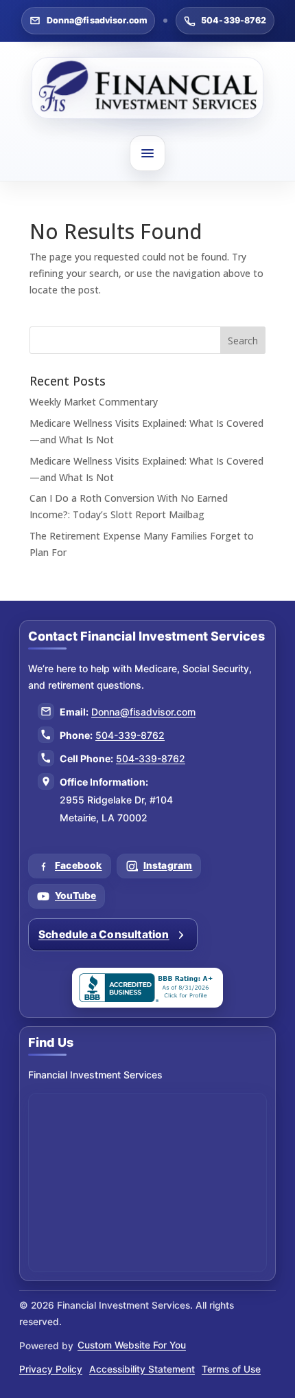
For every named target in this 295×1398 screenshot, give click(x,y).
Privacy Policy (50, 1369)
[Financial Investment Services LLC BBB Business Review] (147, 988)
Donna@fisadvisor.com (97, 20)
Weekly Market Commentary (94, 401)
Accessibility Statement (142, 1369)
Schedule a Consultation (103, 934)
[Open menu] (147, 153)
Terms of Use (231, 1369)
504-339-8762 (234, 20)
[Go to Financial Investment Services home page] (147, 88)
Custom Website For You (132, 1345)
